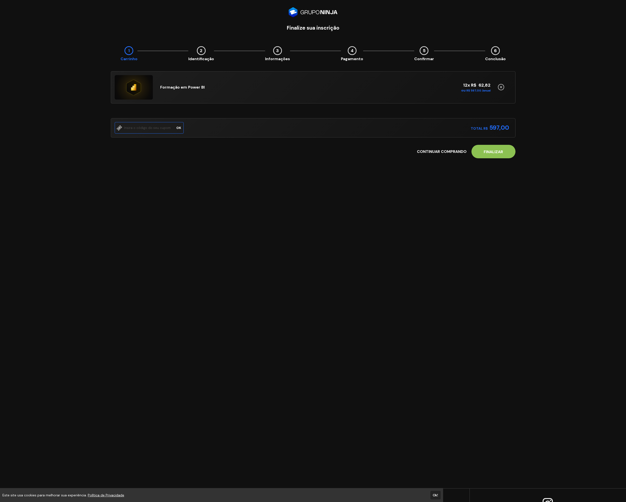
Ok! (435, 495)
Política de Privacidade (106, 495)
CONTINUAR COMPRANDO (442, 151)
